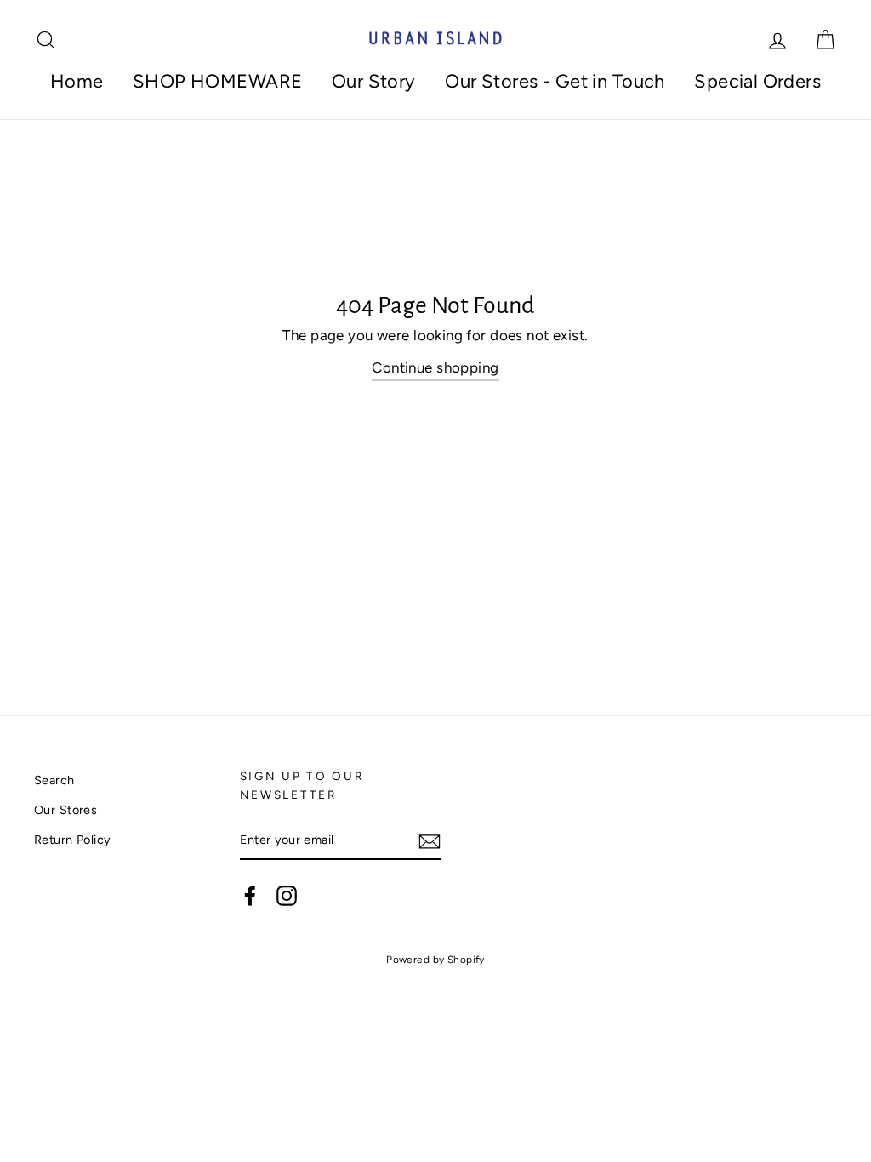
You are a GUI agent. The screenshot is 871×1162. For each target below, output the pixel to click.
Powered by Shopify (435, 959)
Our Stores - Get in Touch (555, 81)
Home (77, 81)
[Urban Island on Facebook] (250, 896)
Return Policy (72, 839)
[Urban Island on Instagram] (286, 896)
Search (54, 780)
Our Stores (65, 809)
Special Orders (757, 81)
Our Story (374, 81)
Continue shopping (435, 367)
